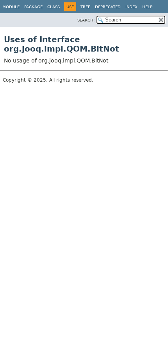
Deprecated (108, 7)
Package (33, 7)
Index (131, 7)
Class (53, 7)
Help (147, 7)
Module (11, 7)
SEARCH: (86, 20)
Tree (85, 7)
